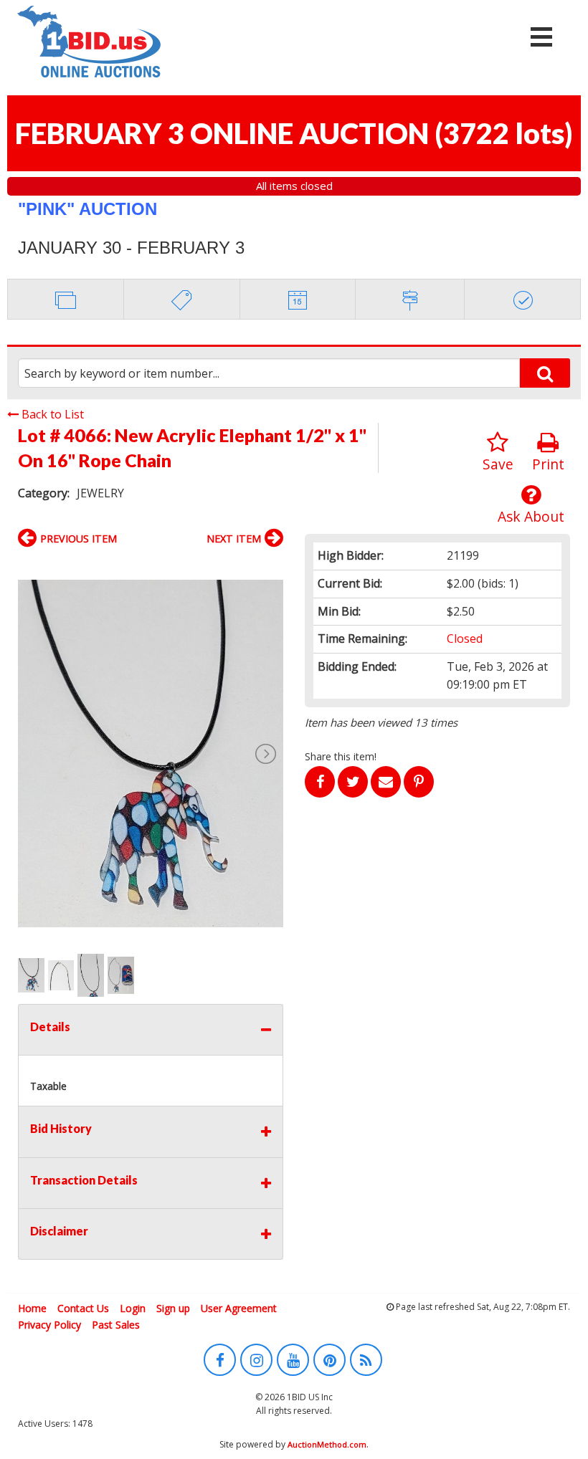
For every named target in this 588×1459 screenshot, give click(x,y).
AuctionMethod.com (327, 1444)
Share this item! (340, 756)
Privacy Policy (49, 1324)
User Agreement (239, 1308)
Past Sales (116, 1324)
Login (133, 1308)
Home (32, 1308)
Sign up (173, 1308)
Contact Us (83, 1308)
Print (548, 464)
